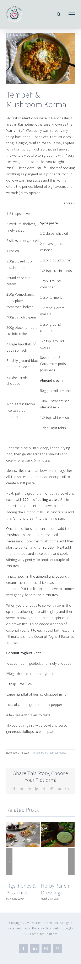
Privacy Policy (41, 928)
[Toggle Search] (59, 14)
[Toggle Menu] (72, 14)
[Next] (71, 861)
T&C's (26, 928)
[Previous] (9, 861)
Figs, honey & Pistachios (21, 889)
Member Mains (40, 752)
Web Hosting (61, 928)
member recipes (57, 752)
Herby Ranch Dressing (55, 889)
